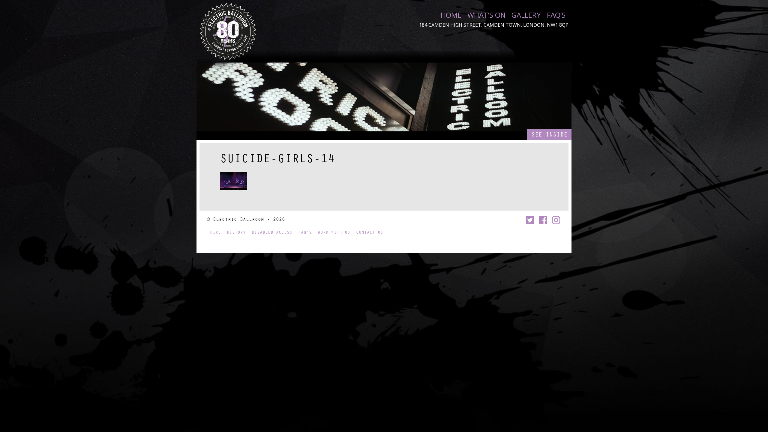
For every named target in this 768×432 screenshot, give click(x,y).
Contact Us (369, 232)
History (236, 232)
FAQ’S (556, 15)
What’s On (486, 15)
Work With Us (334, 232)
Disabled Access (272, 232)
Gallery (526, 15)
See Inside (549, 134)
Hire (215, 232)
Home (451, 15)
